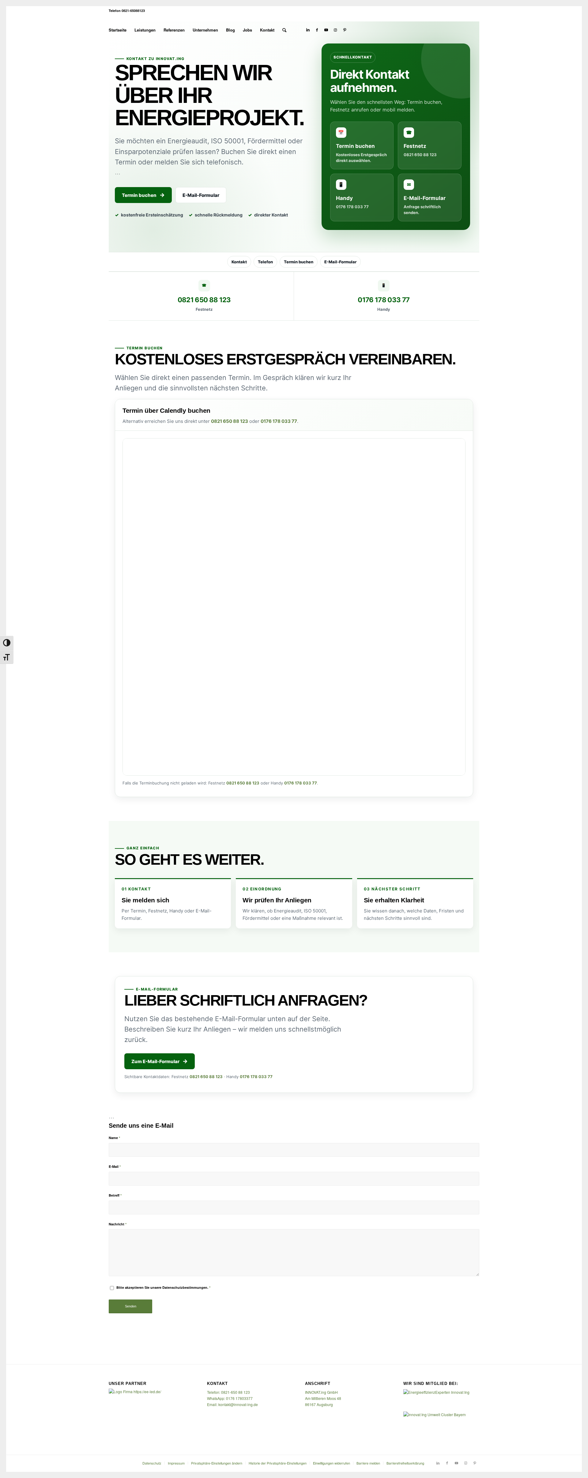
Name (114, 1137)
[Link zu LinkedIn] (307, 29)
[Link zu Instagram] (335, 29)
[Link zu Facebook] (317, 29)
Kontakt (239, 261)
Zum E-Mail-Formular (155, 1061)
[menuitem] (117, 30)
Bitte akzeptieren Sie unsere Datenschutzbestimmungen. (163, 1287)
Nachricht (117, 1224)
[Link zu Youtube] (326, 29)
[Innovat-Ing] (461, 30)
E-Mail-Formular (201, 195)
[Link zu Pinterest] (344, 29)
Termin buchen (139, 195)
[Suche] (284, 30)
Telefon (265, 261)
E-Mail (115, 1166)
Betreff (115, 1195)
